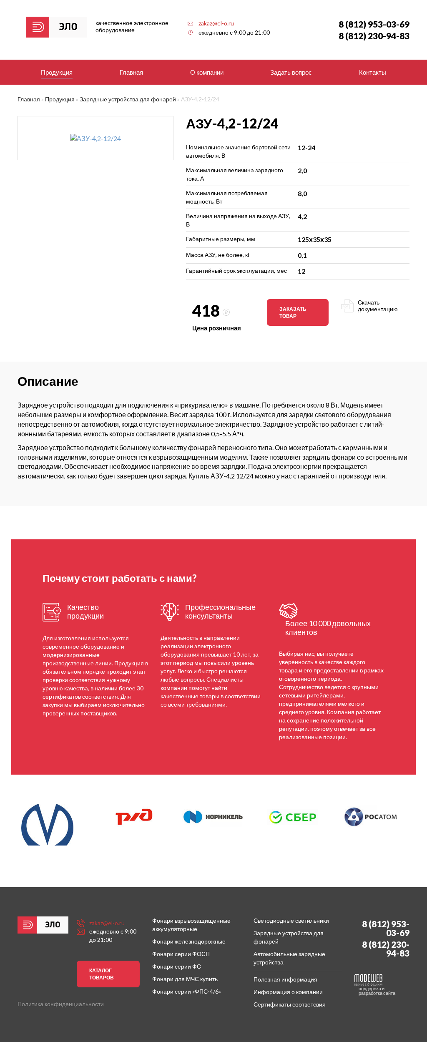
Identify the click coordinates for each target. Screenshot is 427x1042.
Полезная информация (285, 979)
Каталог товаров (101, 974)
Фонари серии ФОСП (181, 953)
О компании (207, 72)
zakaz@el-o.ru (216, 23)
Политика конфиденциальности (61, 1003)
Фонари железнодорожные (189, 941)
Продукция (57, 72)
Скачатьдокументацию (378, 305)
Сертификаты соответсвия (290, 1004)
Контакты (372, 72)
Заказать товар (292, 312)
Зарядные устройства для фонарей (128, 99)
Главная (131, 72)
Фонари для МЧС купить (185, 978)
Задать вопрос (291, 72)
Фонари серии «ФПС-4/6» (186, 991)
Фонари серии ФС (176, 966)
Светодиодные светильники (291, 920)
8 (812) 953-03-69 (374, 24)
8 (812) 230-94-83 (374, 35)
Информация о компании (288, 991)
